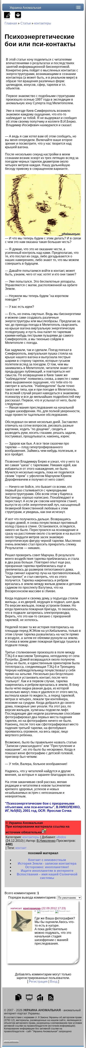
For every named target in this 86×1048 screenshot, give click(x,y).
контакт (20, 848)
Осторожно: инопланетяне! (47, 867)
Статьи (25, 23)
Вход (53, 981)
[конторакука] (21, 921)
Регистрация (38, 981)
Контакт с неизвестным (47, 860)
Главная (11, 23)
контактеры (42, 23)
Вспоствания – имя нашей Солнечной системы (47, 876)
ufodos (61, 837)
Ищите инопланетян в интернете (47, 870)
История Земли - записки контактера (47, 863)
